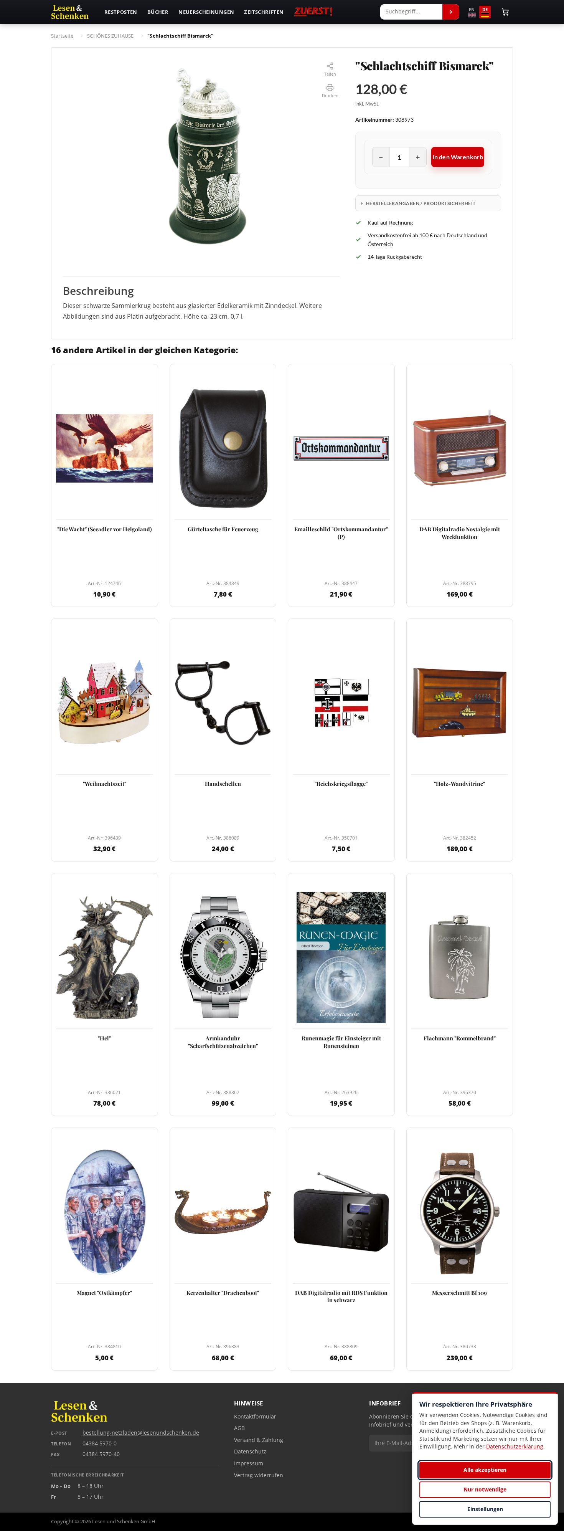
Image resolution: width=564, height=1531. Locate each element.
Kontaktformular (255, 1416)
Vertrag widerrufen (258, 1475)
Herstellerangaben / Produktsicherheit (421, 203)
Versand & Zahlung (258, 1440)
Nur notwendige (484, 1489)
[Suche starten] (450, 12)
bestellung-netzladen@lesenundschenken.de (140, 1432)
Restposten (120, 11)
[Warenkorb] (505, 12)
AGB (239, 1428)
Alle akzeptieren (484, 1469)
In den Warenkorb (457, 156)
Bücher (157, 11)
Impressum (248, 1463)
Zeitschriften (264, 11)
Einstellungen (485, 1509)
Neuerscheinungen (206, 11)
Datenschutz (250, 1451)
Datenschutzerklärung (514, 1446)
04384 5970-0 (99, 1443)
